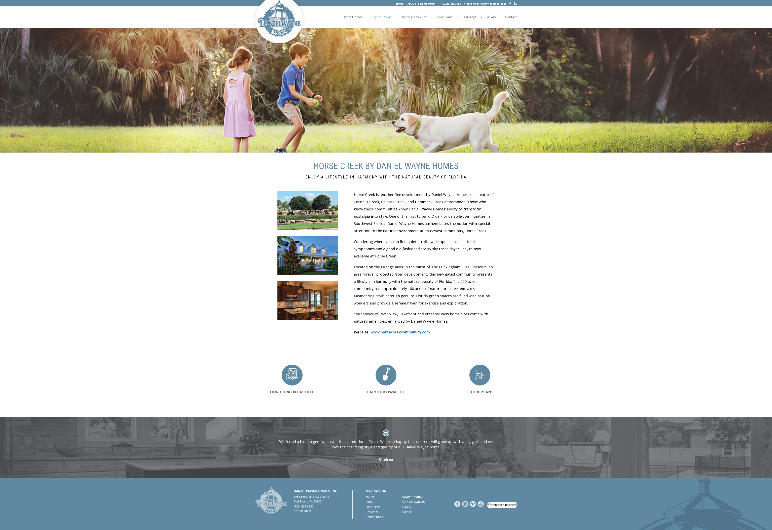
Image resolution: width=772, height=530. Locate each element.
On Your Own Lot (414, 17)
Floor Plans (444, 17)
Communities (382, 17)
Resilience (469, 17)
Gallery (491, 17)
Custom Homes (351, 17)
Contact (511, 17)
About (412, 4)
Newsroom (427, 4)
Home (399, 4)
